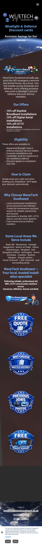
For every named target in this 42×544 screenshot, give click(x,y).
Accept (8, 541)
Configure (8, 537)
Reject (15, 541)
